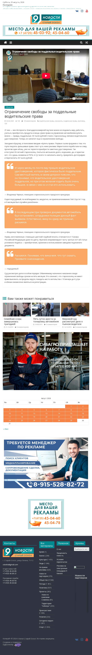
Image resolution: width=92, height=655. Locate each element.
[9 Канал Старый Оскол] (5, 42)
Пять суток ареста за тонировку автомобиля (46, 320)
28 (59, 420)
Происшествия (45, 610)
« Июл (5, 429)
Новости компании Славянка (45, 597)
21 (59, 417)
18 (22, 417)
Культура (43, 559)
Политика (43, 588)
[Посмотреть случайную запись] (86, 42)
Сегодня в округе (46, 621)
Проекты (42, 591)
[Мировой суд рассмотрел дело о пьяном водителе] (75, 304)
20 (46, 417)
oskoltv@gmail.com (10, 564)
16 (83, 413)
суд (6, 123)
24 (10, 420)
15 (71, 413)
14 (59, 413)
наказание (58, 121)
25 (22, 420)
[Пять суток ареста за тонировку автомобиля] (46, 304)
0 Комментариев (29, 121)
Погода (42, 584)
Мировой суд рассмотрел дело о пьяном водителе (72, 321)
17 (10, 417)
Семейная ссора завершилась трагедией (12, 321)
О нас (59, 549)
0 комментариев (23, 327)
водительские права (46, 121)
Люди (41, 563)
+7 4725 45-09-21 (10, 573)
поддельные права (70, 121)
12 (34, 413)
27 (46, 420)
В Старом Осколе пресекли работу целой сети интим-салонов (28, 7)
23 (83, 417)
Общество (9, 107)
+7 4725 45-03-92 (10, 580)
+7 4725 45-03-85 (10, 571)
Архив (41, 552)
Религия (42, 617)
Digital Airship (8, 644)
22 (71, 417)
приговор (81, 121)
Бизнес (42, 556)
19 (34, 417)
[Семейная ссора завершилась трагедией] (17, 304)
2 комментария (51, 324)
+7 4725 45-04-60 (10, 583)
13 (46, 413)
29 (71, 420)
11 (22, 413)
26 (34, 420)
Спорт (41, 627)
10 (10, 413)
